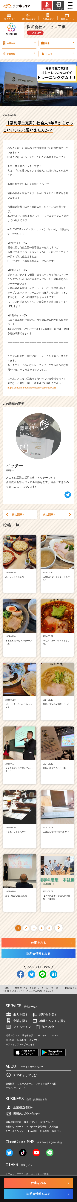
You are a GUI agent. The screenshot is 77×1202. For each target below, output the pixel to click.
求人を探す (20, 1014)
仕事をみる (38, 942)
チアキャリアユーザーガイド (20, 1044)
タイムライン (22, 1026)
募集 (59, 42)
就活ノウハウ (12, 1035)
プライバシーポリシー (17, 1088)
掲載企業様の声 (13, 1122)
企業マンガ (34, 1040)
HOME (6, 988)
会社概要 (10, 1083)
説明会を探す (48, 1014)
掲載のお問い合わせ (26, 1113)
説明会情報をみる (38, 953)
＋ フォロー (35, 32)
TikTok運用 (31, 1131)
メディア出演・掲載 (46, 1083)
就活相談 (10, 1040)
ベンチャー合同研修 (36, 1126)
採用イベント (31, 1122)
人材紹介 (53, 1126)
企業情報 (21, 53)
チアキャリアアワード (17, 1174)
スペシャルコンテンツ (47, 1035)
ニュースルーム (25, 1083)
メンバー (59, 53)
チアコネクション (15, 1131)
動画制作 (44, 1131)
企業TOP (21, 42)
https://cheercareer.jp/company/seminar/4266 (31, 387)
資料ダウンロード (15, 1126)
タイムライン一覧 (50, 988)
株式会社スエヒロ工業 (25, 988)
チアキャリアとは (25, 1075)
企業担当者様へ (23, 1107)
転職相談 (21, 1040)
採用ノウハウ (47, 1122)
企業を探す (20, 1020)
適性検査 (48, 1026)
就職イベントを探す (52, 1020)
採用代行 (56, 1131)
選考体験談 (27, 1035)
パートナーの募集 (40, 1174)
